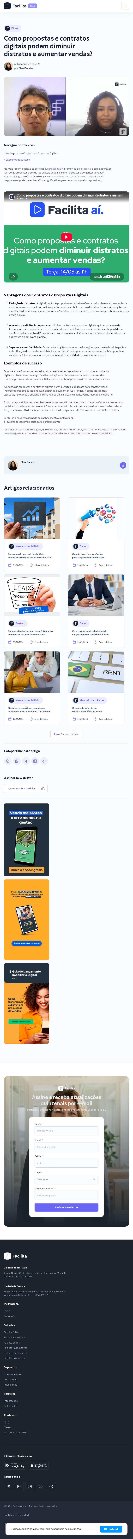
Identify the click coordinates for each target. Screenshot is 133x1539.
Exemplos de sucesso (18, 159)
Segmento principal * (45, 1188)
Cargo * (38, 1172)
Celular (38, 1156)
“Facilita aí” (56, 168)
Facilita (86, 168)
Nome (38, 1123)
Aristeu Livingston (14, 176)
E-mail (38, 1140)
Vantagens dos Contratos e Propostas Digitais (32, 153)
